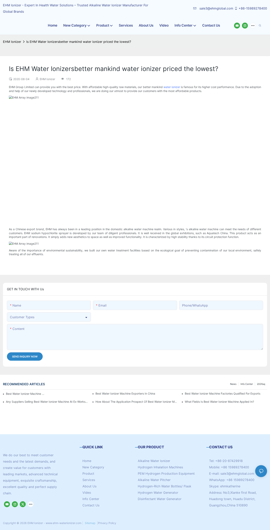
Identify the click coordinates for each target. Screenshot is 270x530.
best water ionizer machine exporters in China (125, 393)
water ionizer (171, 87)
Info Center (247, 383)
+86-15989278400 (253, 8)
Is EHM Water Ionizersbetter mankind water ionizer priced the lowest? (78, 42)
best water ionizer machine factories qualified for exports (222, 393)
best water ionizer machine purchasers (25, 393)
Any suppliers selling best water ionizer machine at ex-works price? (47, 401)
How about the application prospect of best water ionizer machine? (136, 401)
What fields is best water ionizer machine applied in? (219, 401)
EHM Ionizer (12, 42)
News (233, 383)
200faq (261, 383)
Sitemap (90, 523)
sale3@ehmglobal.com (215, 8)
